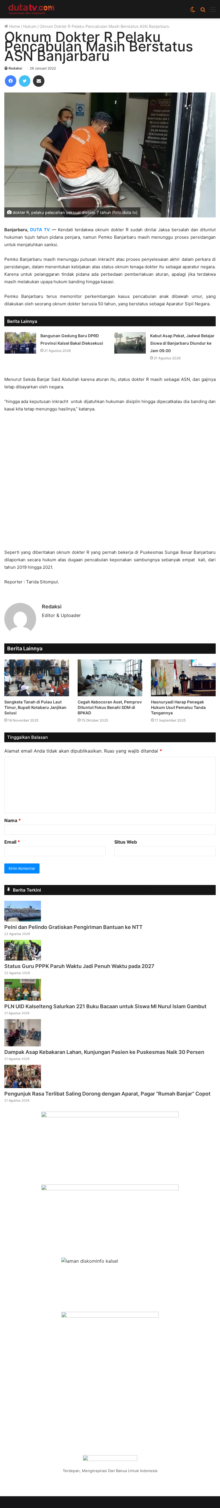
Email (12, 842)
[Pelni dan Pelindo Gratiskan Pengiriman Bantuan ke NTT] (22, 920)
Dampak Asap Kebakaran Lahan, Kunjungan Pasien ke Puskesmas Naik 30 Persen (104, 1052)
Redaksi (15, 68)
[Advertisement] (110, 483)
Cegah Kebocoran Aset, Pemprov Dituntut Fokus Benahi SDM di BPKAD (110, 707)
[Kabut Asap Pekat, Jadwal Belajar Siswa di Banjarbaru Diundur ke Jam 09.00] (130, 343)
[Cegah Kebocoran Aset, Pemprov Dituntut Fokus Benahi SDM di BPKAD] (110, 677)
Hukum (29, 26)
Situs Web (125, 842)
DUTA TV (40, 229)
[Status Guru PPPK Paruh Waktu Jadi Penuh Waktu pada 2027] (22, 959)
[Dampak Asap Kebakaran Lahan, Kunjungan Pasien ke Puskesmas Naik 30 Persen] (22, 1045)
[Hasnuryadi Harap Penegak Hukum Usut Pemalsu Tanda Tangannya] (183, 677)
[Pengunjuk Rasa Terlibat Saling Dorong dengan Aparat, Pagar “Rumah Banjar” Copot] (22, 1086)
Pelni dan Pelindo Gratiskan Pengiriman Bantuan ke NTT (73, 927)
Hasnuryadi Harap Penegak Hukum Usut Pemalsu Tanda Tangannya (178, 707)
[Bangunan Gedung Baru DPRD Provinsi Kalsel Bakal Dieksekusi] (20, 343)
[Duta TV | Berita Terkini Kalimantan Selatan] (31, 9)
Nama (12, 820)
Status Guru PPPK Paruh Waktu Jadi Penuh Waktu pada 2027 (79, 966)
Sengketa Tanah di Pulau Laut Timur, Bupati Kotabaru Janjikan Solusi (35, 707)
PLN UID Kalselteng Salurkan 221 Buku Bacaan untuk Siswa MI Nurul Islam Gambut (105, 1006)
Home (14, 26)
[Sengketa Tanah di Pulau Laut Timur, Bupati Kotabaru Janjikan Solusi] (36, 677)
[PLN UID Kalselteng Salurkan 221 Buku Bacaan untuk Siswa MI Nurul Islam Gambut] (22, 999)
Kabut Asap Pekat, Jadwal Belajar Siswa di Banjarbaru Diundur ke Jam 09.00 (182, 343)
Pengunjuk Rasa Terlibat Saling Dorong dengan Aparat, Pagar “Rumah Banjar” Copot (107, 1094)
